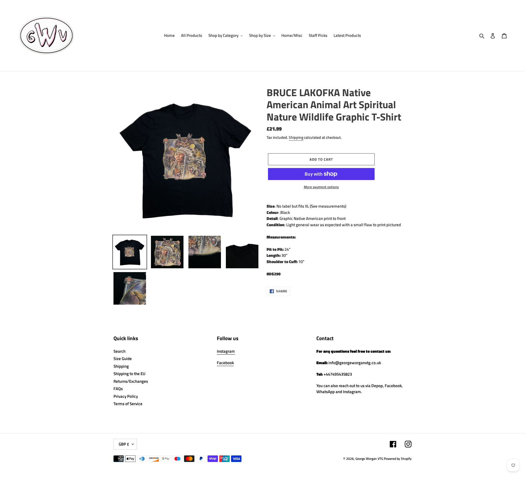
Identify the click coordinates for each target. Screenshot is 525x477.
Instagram (226, 351)
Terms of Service (127, 404)
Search (119, 351)
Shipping (296, 137)
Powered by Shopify (398, 458)
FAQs (118, 388)
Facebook (225, 363)
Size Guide (122, 358)
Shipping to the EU (129, 373)
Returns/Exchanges (130, 381)
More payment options (321, 187)
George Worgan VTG (369, 458)
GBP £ (124, 444)
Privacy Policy (125, 396)
